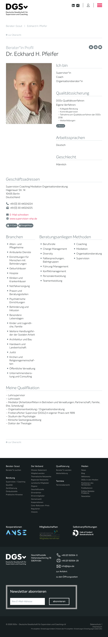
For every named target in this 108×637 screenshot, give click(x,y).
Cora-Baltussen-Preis (40, 505)
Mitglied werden (38, 473)
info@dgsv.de (67, 566)
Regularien (35, 509)
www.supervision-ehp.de (23, 218)
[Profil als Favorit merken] (91, 47)
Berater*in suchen (13, 470)
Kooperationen (37, 502)
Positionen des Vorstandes (87, 484)
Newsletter (85, 496)
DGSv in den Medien (89, 480)
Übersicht (14, 34)
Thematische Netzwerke (41, 476)
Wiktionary (85, 476)
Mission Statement (39, 470)
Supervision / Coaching (15, 482)
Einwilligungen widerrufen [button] (93, 629)
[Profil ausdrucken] (96, 47)
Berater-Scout (14, 26)
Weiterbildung (62, 473)
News (83, 470)
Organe (34, 486)
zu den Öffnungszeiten (67, 576)
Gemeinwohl (36, 499)
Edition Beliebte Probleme (87, 492)
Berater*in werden (63, 470)
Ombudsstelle (11, 491)
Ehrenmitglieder (38, 496)
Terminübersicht (63, 485)
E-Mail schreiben (19, 214)
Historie (34, 512)
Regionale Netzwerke (39, 480)
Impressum (97, 627)
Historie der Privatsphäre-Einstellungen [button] (69, 629)
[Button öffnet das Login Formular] (88, 5)
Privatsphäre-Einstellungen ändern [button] (43, 629)
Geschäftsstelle (37, 489)
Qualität (9, 485)
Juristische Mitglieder (40, 483)
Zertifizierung (11, 488)
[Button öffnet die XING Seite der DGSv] (79, 5)
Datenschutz (95, 624)
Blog (83, 473)
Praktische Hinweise (14, 494)
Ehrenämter (36, 493)
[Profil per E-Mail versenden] (100, 47)
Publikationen (87, 488)
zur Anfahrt (61, 571)
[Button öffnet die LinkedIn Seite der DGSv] (72, 5)
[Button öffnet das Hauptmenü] (100, 5)
